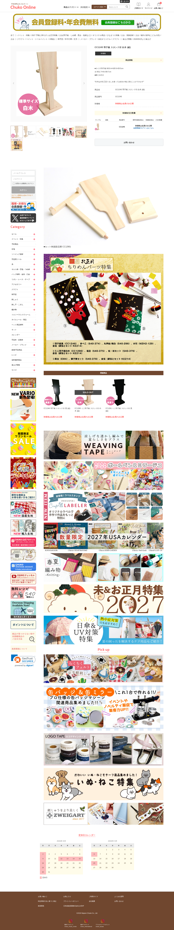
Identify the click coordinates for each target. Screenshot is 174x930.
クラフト (20, 39)
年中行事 (68, 39)
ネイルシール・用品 (19, 320)
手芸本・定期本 (17, 340)
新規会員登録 (16, 197)
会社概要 (92, 901)
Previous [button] (12, 82)
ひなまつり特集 (113, 35)
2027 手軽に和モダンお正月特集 (44, 35)
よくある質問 (119, 896)
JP (124, 1)
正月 (75, 39)
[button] (23, 660)
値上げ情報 (127, 39)
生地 (13, 249)
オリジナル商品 (99, 35)
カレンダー (16, 335)
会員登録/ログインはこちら (143, 128)
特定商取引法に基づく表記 (47, 901)
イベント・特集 (23, 35)
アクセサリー (17, 284)
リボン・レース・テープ (21, 279)
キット (14, 330)
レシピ (14, 355)
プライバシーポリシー (71, 901)
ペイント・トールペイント (37, 39)
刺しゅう (15, 299)
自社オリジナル (104, 39)
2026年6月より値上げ (142, 39)
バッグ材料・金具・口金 (21, 274)
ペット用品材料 (17, 325)
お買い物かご (42, 896)
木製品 (52, 39)
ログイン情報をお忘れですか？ (22, 195)
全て (12, 35)
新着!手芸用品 (17, 350)
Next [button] (85, 84)
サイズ (14, 370)
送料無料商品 (17, 360)
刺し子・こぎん (17, 305)
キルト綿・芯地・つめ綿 (21, 269)
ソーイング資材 (17, 254)
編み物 (14, 310)
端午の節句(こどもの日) (150, 35)
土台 (137, 35)
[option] (48, 83)
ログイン (23, 190)
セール (14, 234)
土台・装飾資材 (127, 35)
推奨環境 (41, 906)
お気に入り (67, 896)
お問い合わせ (129, 142)
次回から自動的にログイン (24, 183)
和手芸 (60, 39)
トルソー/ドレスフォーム (21, 315)
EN (127, 1)
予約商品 (15, 244)
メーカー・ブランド (88, 39)
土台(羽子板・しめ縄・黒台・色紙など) (75, 35)
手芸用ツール (17, 259)
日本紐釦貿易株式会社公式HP (73, 906)
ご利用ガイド (93, 896)
